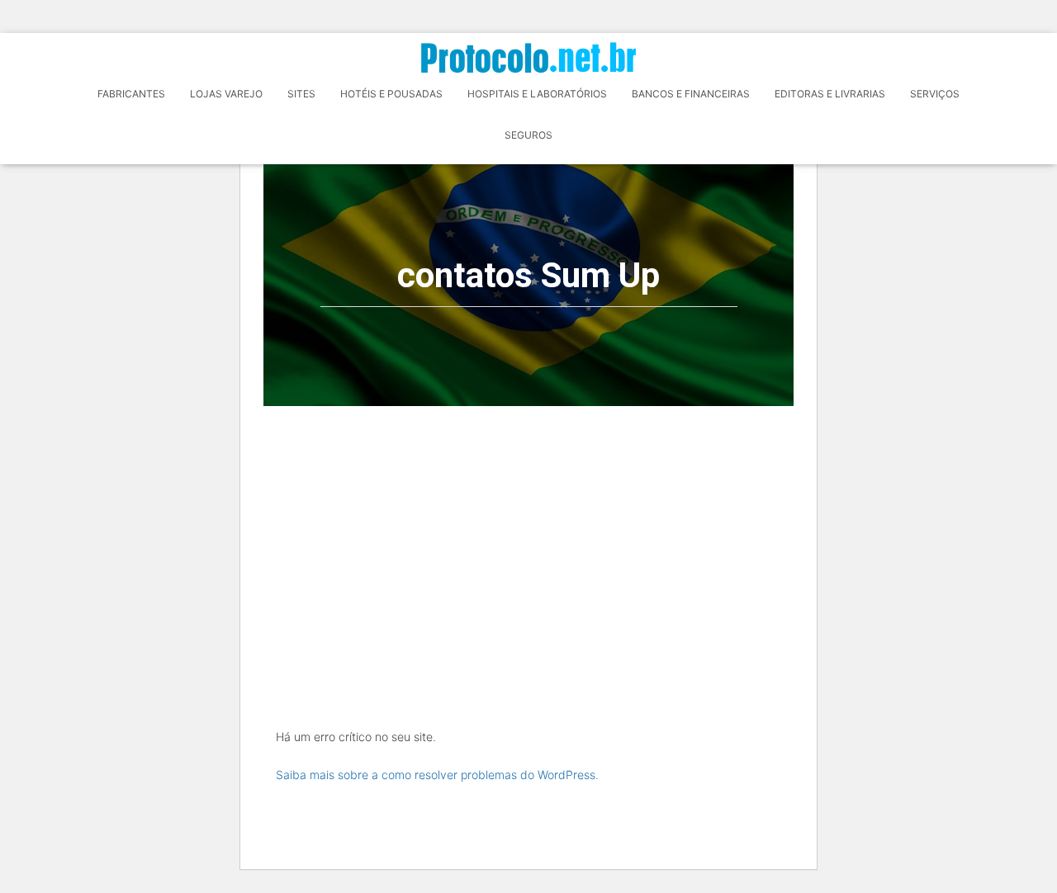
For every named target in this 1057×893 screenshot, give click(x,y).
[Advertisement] (528, 529)
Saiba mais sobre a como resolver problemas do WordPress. (437, 775)
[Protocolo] (528, 57)
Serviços (935, 93)
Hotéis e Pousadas (391, 93)
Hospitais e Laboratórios (537, 93)
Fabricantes (131, 93)
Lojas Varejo (226, 93)
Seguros (528, 135)
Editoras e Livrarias (830, 93)
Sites (301, 93)
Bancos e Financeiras (691, 93)
